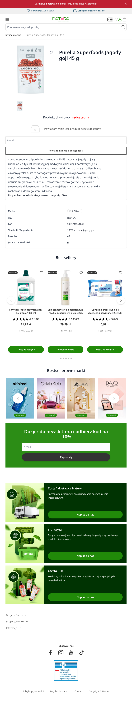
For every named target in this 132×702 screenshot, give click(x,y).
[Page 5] (71, 358)
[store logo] (60, 19)
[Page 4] (68, 358)
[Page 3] (66, 358)
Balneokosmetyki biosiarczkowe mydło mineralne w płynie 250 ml (65, 311)
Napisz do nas (85, 514)
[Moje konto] (120, 19)
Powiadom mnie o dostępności (66, 150)
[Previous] (11, 300)
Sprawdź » (92, 3)
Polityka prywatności (33, 691)
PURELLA (74, 211)
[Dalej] (121, 300)
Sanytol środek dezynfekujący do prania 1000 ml (25, 311)
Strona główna (13, 34)
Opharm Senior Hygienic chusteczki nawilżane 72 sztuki (105, 311)
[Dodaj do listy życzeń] (51, 52)
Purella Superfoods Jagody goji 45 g (45, 34)
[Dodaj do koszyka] (26, 349)
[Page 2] (63, 358)
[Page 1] (60, 358)
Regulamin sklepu (59, 691)
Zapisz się (66, 457)
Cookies (79, 691)
